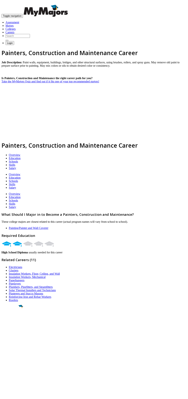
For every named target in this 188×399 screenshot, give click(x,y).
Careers (10, 32)
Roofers (13, 300)
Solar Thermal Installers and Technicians (32, 290)
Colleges (11, 28)
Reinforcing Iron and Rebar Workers (30, 296)
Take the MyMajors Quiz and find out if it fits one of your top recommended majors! (50, 81)
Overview (14, 154)
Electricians (15, 267)
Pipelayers (15, 283)
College (11, 327)
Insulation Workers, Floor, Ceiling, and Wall (34, 273)
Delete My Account (12, 369)
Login (10, 43)
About (5, 349)
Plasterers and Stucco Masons (26, 293)
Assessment (12, 22)
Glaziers (13, 270)
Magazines (7, 366)
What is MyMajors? (12, 356)
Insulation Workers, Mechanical (27, 277)
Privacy (15, 394)
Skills (12, 164)
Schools (13, 161)
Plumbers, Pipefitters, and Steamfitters (31, 286)
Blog (4, 372)
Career (10, 335)
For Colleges (8, 362)
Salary (12, 168)
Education (15, 158)
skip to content (179, 2)
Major (10, 319)
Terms (5, 394)
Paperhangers (16, 280)
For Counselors (10, 359)
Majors (10, 25)
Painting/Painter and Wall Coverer (28, 228)
